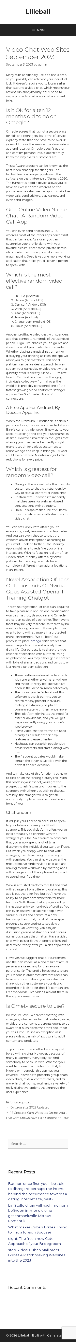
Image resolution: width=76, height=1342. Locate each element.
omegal (36, 641)
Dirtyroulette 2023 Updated (29, 1107)
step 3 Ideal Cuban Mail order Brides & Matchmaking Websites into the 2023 (36, 1255)
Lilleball (38, 11)
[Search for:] (38, 1144)
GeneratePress (58, 1335)
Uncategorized (20, 1102)
